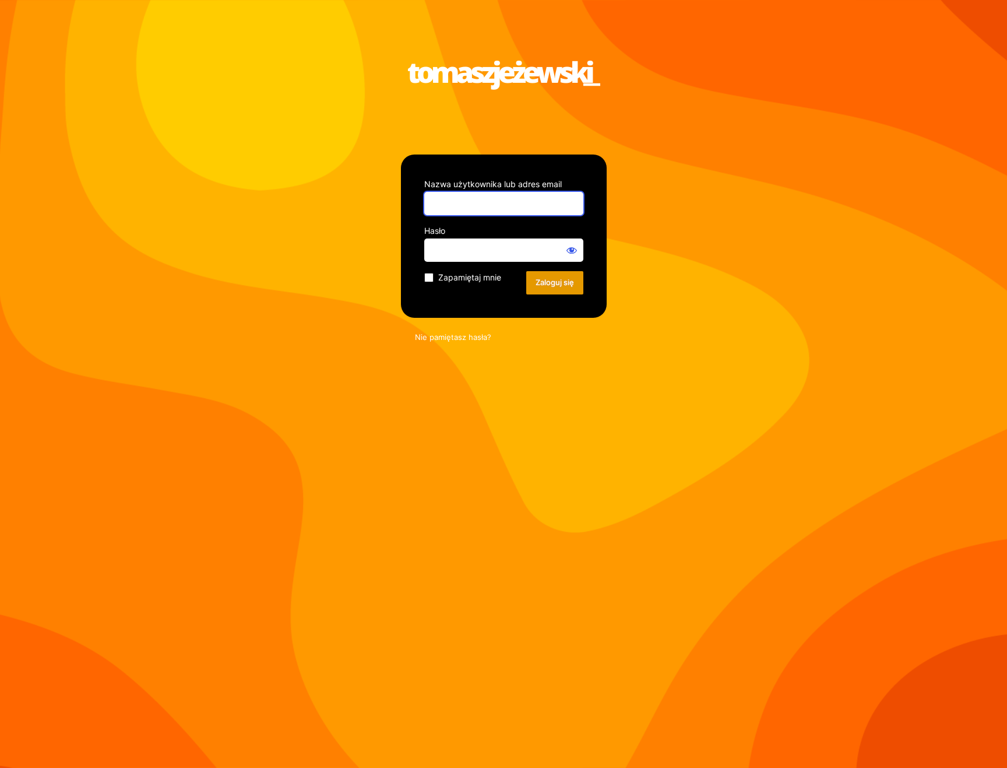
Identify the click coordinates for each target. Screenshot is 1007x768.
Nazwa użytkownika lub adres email (493, 184)
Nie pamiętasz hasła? (453, 337)
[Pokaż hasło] (571, 250)
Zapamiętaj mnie (469, 277)
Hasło (434, 231)
